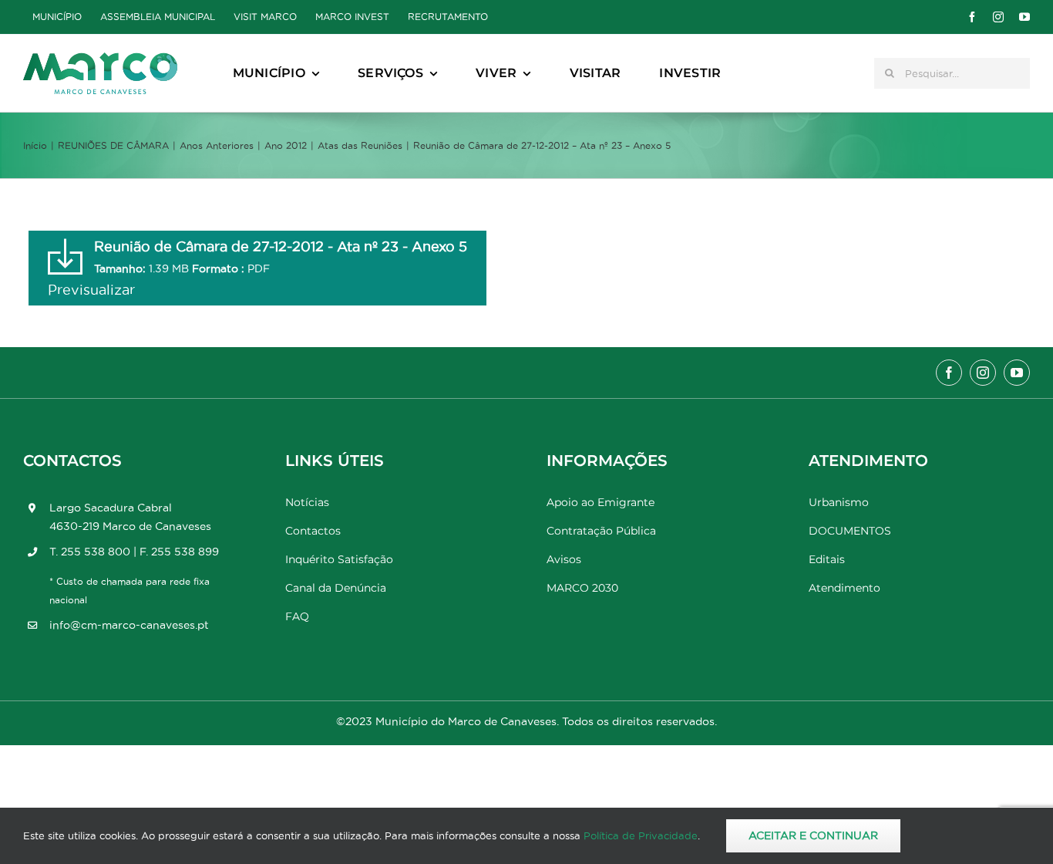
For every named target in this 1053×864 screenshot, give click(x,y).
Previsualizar (91, 289)
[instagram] (998, 17)
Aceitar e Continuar (813, 835)
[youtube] (1024, 17)
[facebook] (972, 17)
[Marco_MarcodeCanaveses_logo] (100, 59)
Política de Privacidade (641, 835)
